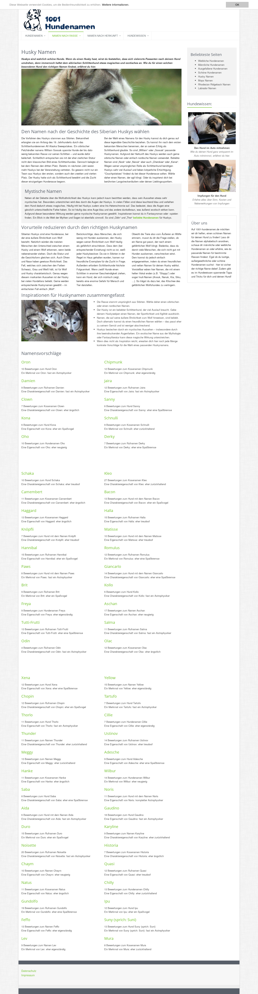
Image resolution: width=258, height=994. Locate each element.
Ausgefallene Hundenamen (212, 68)
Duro (25, 826)
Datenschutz (28, 971)
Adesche (111, 752)
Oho (25, 436)
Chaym (27, 863)
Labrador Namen (207, 88)
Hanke (27, 770)
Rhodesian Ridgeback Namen (214, 84)
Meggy (27, 752)
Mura (109, 938)
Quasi (109, 863)
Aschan (110, 603)
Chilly (109, 882)
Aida (25, 808)
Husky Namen (206, 76)
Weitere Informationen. (115, 5)
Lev (24, 938)
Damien (28, 380)
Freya (26, 603)
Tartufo (110, 696)
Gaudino (111, 808)
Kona (25, 417)
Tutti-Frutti (30, 622)
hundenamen (33, 35)
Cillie (108, 714)
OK (237, 4)
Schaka (27, 473)
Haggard (28, 510)
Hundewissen (136, 35)
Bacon (109, 491)
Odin (25, 640)
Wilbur (110, 770)
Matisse (111, 529)
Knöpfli (27, 529)
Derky (109, 436)
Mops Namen (205, 80)
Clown (26, 399)
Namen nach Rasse (65, 35)
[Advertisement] (90, 459)
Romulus (112, 547)
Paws (26, 566)
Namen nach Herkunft (102, 35)
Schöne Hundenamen (210, 72)
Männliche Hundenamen (211, 64)
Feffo (25, 919)
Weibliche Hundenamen (211, 61)
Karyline (111, 826)
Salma (109, 622)
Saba (25, 789)
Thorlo (27, 714)
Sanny (109, 399)
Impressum (28, 975)
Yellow (110, 677)
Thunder (28, 733)
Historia (111, 845)
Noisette (28, 845)
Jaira (108, 380)
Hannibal (29, 547)
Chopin (27, 696)
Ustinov (111, 733)
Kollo (108, 584)
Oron (25, 362)
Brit (24, 584)
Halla (108, 510)
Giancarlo (112, 566)
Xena (25, 677)
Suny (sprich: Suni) (120, 919)
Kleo (108, 473)
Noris (109, 789)
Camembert (31, 491)
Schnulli (111, 417)
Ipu (107, 901)
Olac (108, 640)
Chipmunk (113, 362)
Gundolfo (29, 901)
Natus (26, 882)
